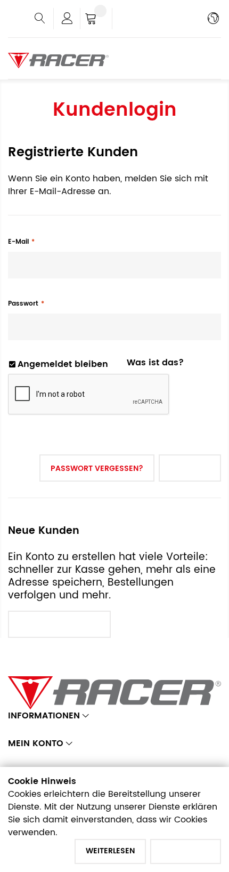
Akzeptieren (185, 851)
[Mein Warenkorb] (96, 19)
